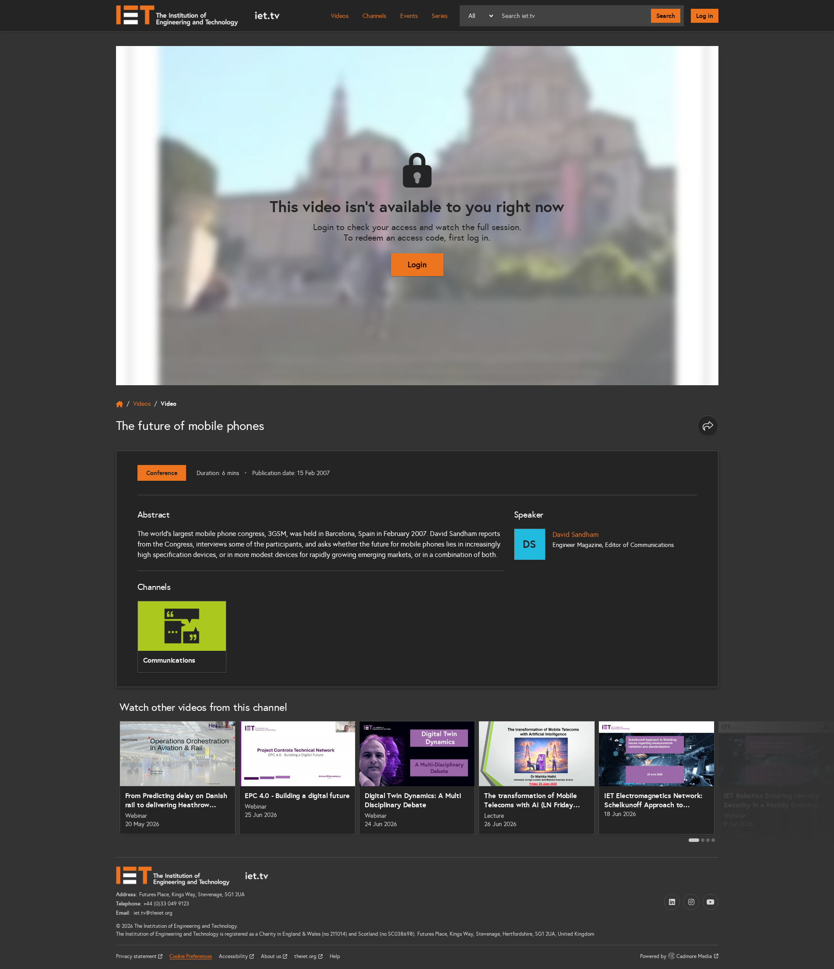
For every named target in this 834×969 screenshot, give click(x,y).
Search (665, 16)
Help (335, 956)
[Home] (198, 15)
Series (439, 16)
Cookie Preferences (190, 956)
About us (271, 956)
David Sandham (575, 534)
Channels (374, 16)
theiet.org (306, 956)
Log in (704, 16)
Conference (161, 473)
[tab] (694, 840)
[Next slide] (728, 781)
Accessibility (234, 956)
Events (409, 16)
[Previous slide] (106, 781)
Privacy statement (137, 956)
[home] (119, 404)
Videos (339, 16)
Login (417, 264)
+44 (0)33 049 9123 (166, 904)
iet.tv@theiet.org (152, 913)
